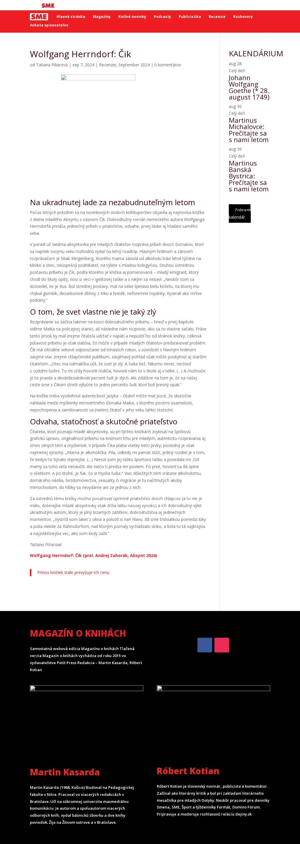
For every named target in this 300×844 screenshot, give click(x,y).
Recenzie (217, 17)
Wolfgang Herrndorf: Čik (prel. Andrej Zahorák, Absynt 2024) (93, 555)
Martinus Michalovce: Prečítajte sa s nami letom (249, 130)
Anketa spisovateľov (49, 25)
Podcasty (162, 17)
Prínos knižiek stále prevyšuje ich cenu (73, 572)
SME (48, 5)
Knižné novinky (132, 17)
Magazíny (102, 17)
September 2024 (134, 64)
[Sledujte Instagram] (221, 645)
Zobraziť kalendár (239, 213)
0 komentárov (167, 64)
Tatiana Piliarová (52, 64)
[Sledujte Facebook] (204, 645)
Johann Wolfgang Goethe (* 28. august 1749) (249, 87)
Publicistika (190, 17)
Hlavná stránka (71, 17)
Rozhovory (243, 17)
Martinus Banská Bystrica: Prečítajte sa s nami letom (249, 175)
